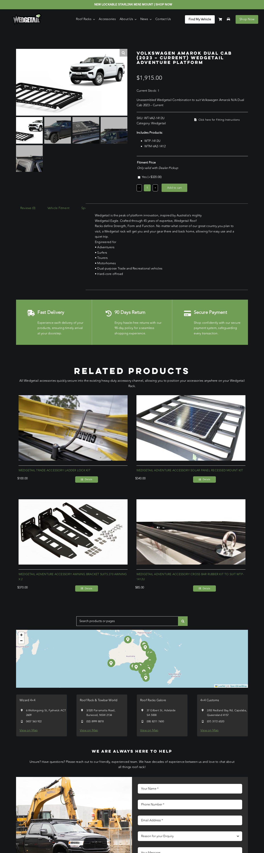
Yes (152, 177)
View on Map (29, 730)
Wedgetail (158, 123)
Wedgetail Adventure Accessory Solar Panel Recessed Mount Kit (189, 470)
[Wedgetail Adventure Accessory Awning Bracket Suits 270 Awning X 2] (73, 501)
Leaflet (221, 686)
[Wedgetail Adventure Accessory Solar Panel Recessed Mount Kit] (190, 397)
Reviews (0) (28, 208)
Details (88, 479)
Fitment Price (146, 162)
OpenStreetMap (238, 686)
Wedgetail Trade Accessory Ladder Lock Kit (54, 470)
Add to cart (174, 188)
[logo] (27, 14)
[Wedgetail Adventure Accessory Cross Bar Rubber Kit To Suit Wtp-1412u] (190, 501)
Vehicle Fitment (59, 208)
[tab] (28, 208)
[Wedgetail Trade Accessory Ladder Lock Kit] (73, 397)
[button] (136, 667)
